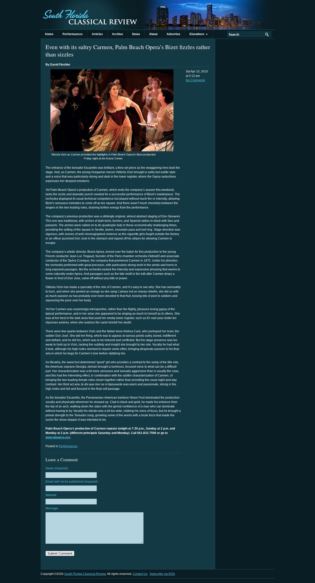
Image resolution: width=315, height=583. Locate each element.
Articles (97, 34)
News (136, 34)
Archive (117, 34)
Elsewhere (197, 34)
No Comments (195, 80)
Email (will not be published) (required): (72, 481)
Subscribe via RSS (162, 574)
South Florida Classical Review (90, 14)
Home (49, 34)
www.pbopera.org (58, 437)
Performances (73, 34)
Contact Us (140, 574)
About (153, 34)
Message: (52, 508)
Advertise (173, 34)
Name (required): (57, 468)
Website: (51, 495)
